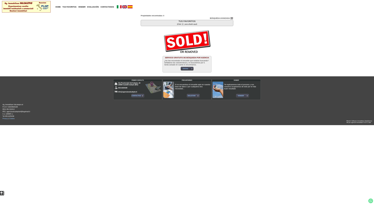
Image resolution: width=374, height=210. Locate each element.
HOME (58, 7)
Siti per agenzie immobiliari (354, 122)
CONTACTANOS (107, 7)
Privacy (5, 118)
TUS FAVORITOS (69, 7)
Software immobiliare (357, 121)
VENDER (82, 7)
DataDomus (368, 121)
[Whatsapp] (370, 201)
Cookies (12, 118)
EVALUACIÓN (93, 7)
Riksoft (348, 121)
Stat (369, 122)
